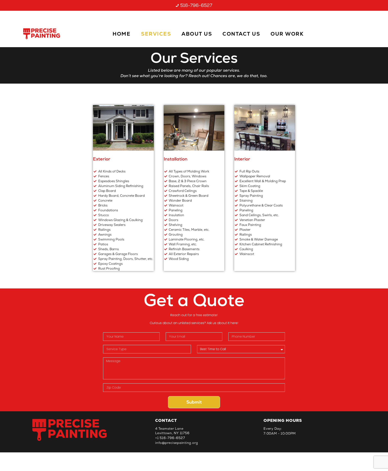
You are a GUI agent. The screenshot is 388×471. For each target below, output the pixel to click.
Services (156, 34)
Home (122, 34)
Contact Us (241, 34)
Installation (175, 159)
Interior (242, 159)
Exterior (101, 159)
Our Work (287, 34)
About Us (196, 34)
